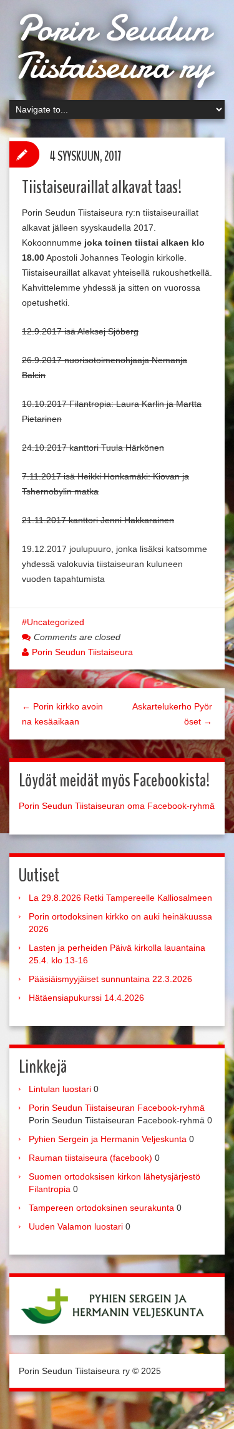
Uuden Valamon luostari (76, 1226)
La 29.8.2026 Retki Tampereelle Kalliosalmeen (120, 898)
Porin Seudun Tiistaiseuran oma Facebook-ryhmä (117, 806)
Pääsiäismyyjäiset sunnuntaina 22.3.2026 (110, 979)
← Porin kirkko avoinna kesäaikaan (62, 713)
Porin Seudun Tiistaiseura (82, 652)
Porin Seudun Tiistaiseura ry (112, 46)
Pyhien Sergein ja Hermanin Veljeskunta (108, 1139)
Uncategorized (55, 622)
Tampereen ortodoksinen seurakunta (101, 1208)
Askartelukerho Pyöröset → (172, 713)
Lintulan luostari (60, 1089)
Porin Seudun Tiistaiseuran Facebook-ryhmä (117, 1108)
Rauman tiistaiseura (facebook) (90, 1158)
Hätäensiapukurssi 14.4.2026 (86, 998)
